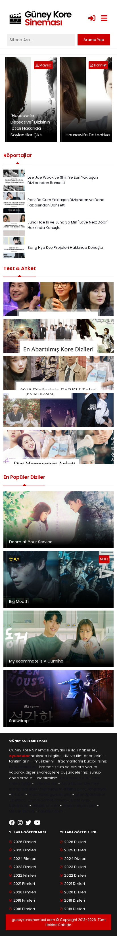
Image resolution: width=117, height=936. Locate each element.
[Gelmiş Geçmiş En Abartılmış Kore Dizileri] (58, 336)
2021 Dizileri (74, 883)
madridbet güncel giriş (50, 794)
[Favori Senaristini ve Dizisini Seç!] (58, 299)
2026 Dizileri (75, 842)
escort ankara (46, 805)
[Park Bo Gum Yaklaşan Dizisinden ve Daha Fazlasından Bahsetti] (14, 202)
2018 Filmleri (24, 909)
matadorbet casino (48, 800)
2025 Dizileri (75, 850)
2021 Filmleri (24, 883)
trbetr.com (18, 805)
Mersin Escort (21, 811)
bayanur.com (50, 811)
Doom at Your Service (31, 542)
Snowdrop (19, 721)
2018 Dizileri (74, 909)
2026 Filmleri (24, 842)
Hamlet (100, 65)
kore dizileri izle (74, 778)
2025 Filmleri (24, 850)
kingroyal (97, 789)
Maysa (45, 65)
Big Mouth (19, 601)
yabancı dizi (46, 783)
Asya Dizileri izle (75, 783)
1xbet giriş (80, 800)
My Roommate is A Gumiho (36, 661)
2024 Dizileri (75, 858)
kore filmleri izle (23, 767)
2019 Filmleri (24, 900)
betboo (19, 800)
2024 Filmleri (24, 858)
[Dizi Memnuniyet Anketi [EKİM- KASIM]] (58, 410)
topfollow (49, 789)
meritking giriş (72, 789)
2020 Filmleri (24, 892)
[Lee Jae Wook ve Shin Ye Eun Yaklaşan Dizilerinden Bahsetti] (14, 180)
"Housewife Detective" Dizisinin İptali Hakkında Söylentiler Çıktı (30, 125)
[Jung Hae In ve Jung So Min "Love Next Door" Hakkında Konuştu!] (14, 225)
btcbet (18, 794)
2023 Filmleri (24, 867)
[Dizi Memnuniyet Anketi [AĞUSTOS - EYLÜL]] (58, 447)
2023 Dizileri (75, 867)
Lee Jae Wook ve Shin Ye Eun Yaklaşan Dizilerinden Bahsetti (63, 180)
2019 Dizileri (74, 900)
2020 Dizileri (75, 892)
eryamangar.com (79, 805)
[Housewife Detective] (92, 65)
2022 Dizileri (75, 875)
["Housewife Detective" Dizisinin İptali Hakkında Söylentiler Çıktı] (37, 65)
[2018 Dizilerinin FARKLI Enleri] (58, 373)
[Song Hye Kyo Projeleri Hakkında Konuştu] (14, 247)
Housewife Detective (88, 135)
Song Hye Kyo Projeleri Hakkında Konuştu (65, 247)
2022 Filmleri (24, 875)
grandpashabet (90, 794)
